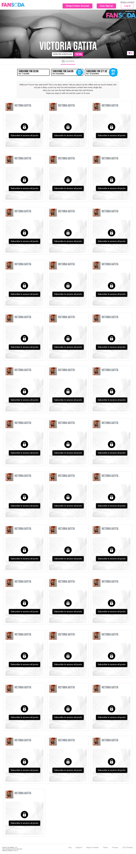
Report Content (92, 847)
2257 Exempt (127, 847)
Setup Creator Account (77, 6)
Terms (105, 847)
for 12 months (100, 72)
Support (79, 847)
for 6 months (66, 72)
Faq (70, 847)
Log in (127, 6)
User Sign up (106, 6)
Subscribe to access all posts (24, 135)
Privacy (115, 847)
